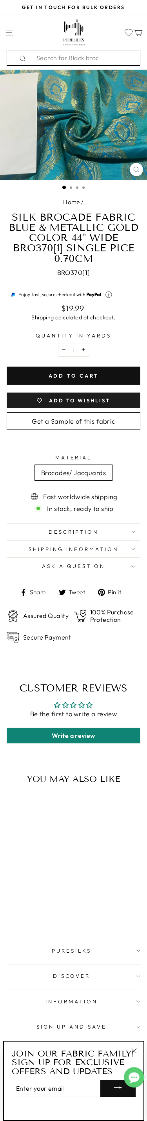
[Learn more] (108, 294)
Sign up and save (71, 1026)
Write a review (73, 735)
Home (71, 202)
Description (74, 532)
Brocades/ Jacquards (73, 472)
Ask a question (73, 566)
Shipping (42, 317)
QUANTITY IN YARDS (73, 335)
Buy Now (31, 909)
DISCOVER (72, 976)
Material (73, 457)
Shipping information (73, 549)
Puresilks (71, 951)
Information (71, 1001)
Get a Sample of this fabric (73, 421)
